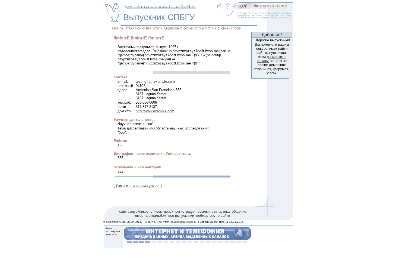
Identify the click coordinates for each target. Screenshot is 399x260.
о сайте (224, 215)
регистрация (185, 211)
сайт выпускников (133, 211)
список (156, 211)
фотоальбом (155, 215)
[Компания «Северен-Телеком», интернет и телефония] (187, 241)
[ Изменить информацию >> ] (138, 186)
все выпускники (181, 215)
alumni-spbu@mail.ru (183, 221)
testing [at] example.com (155, 81)
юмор (138, 215)
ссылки (204, 211)
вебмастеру (206, 215)
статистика (221, 211)
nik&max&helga (116, 221)
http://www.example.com (155, 111)
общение (239, 211)
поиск (168, 211)
